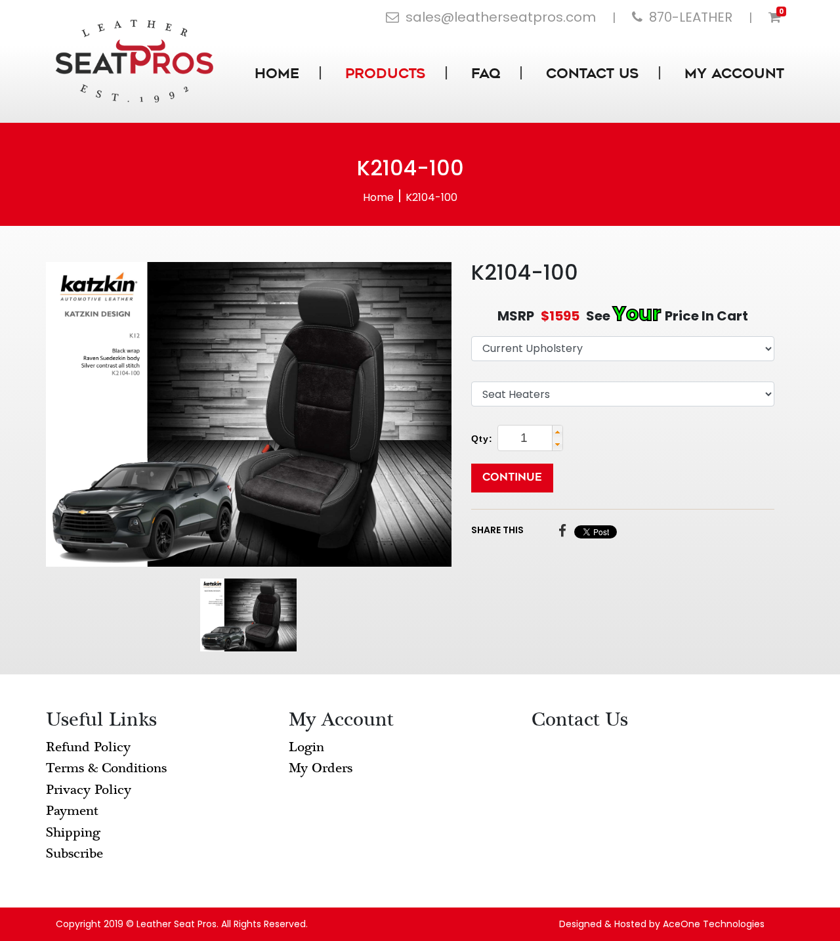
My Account (734, 74)
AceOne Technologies (714, 923)
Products (385, 74)
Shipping (73, 832)
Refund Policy (88, 747)
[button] (557, 432)
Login (306, 747)
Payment (72, 811)
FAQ (485, 74)
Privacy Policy (88, 790)
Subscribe (74, 853)
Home (277, 74)
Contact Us (592, 74)
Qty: (482, 438)
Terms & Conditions (106, 768)
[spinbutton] (530, 438)
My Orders (320, 768)
